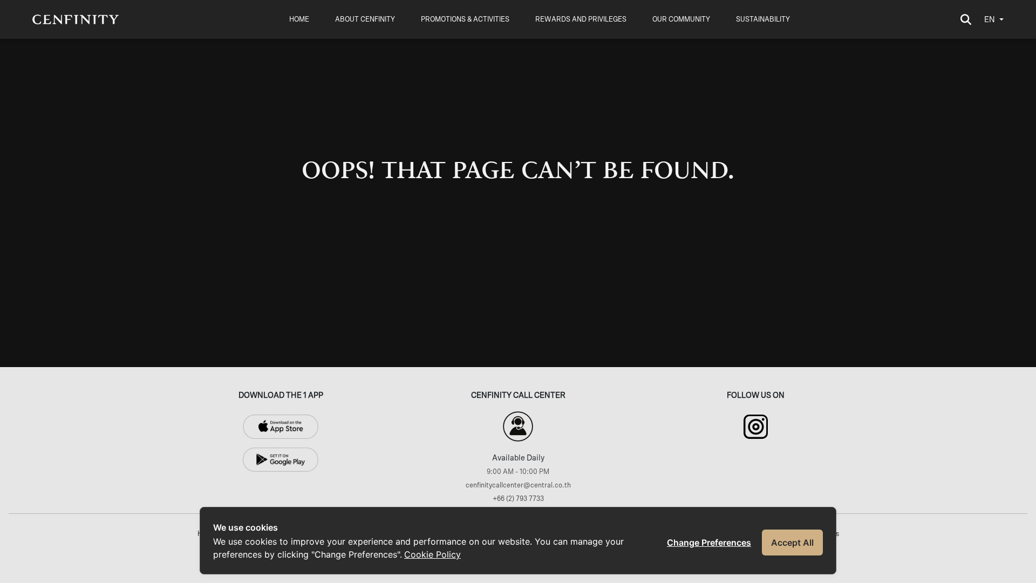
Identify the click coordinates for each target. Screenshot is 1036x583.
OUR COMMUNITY (681, 19)
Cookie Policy (432, 554)
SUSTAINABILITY (763, 19)
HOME (299, 19)
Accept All (792, 542)
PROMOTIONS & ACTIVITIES (465, 19)
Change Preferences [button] (709, 542)
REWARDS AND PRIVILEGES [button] (580, 19)
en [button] (989, 19)
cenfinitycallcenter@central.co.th (518, 485)
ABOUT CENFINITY (365, 19)
